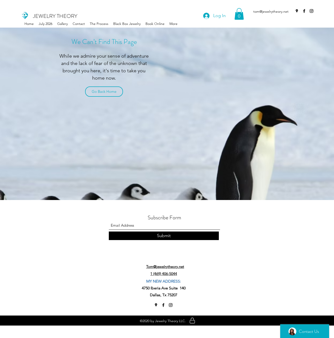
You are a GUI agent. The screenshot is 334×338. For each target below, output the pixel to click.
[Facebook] (304, 11)
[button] (127, 23)
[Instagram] (311, 11)
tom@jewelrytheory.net (271, 11)
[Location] (192, 320)
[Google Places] (296, 11)
